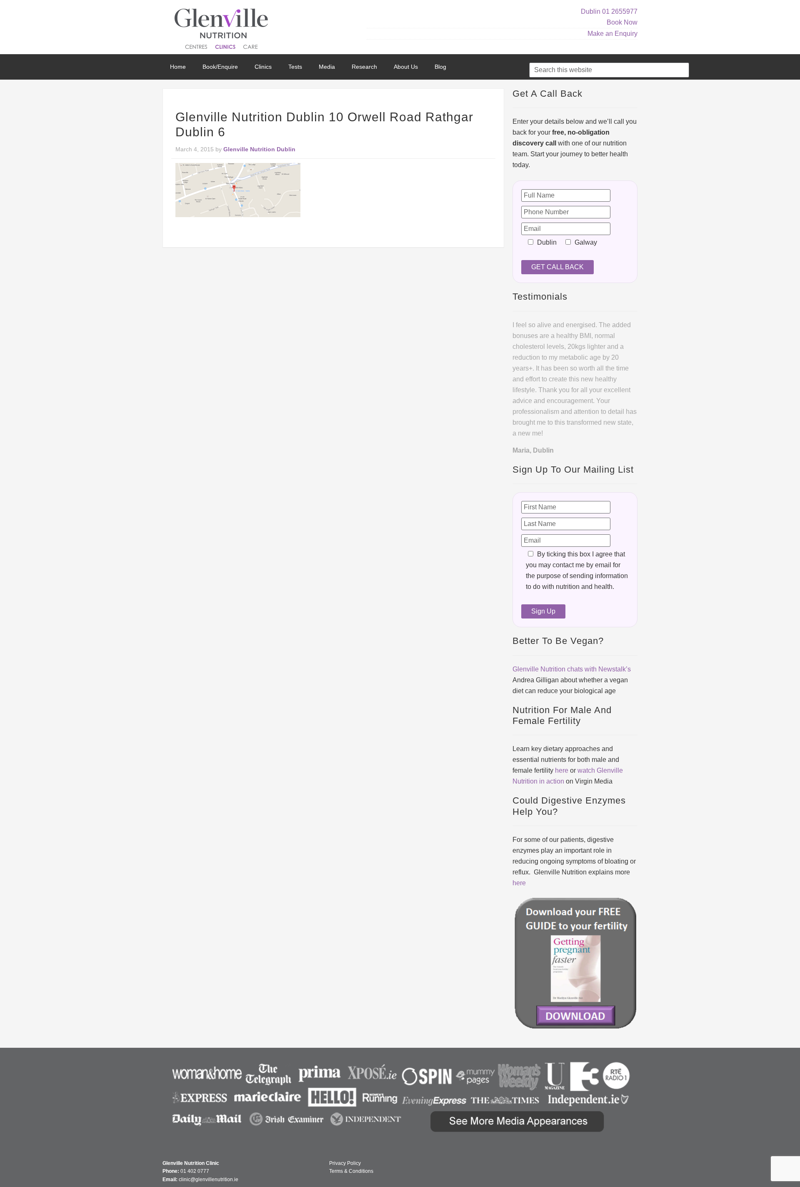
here (561, 770)
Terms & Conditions (351, 1171)
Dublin (590, 11)
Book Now (622, 22)
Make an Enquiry (613, 33)
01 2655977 (620, 11)
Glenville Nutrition (222, 30)
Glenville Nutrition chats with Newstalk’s (571, 669)
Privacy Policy (345, 1163)
